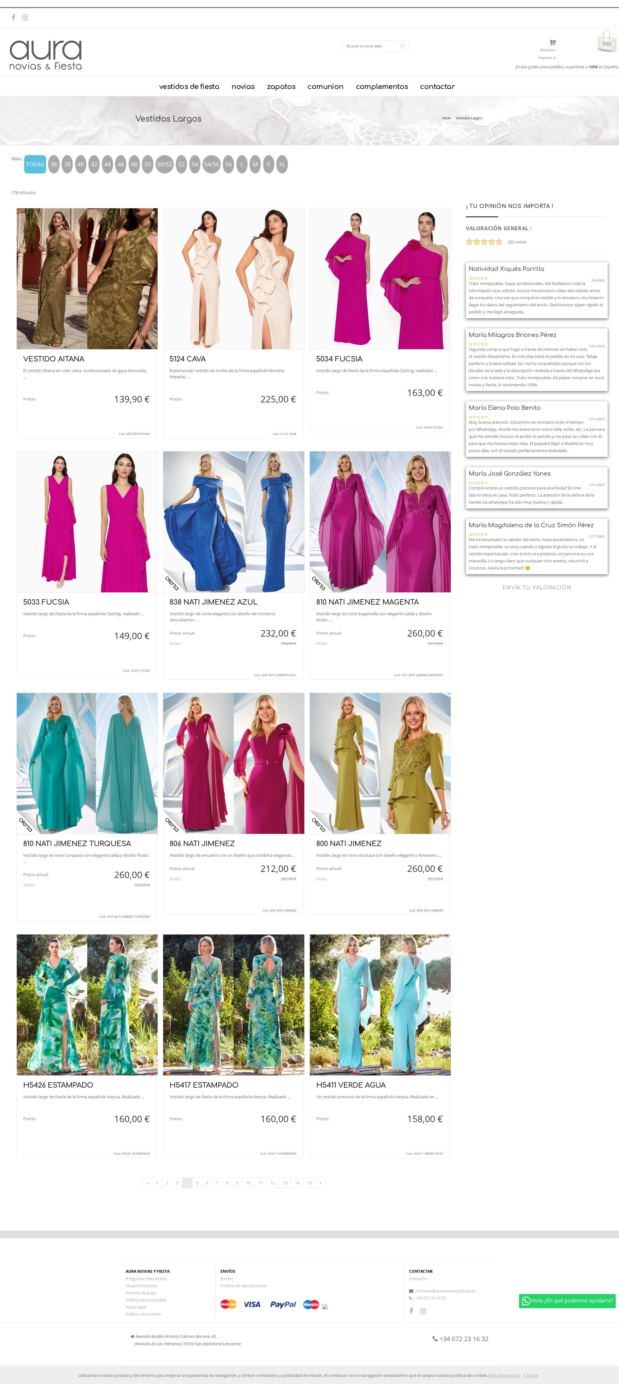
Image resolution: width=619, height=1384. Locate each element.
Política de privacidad (146, 1300)
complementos (382, 87)
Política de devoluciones (244, 1286)
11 (260, 1183)
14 (297, 1183)
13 (285, 1183)
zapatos (281, 87)
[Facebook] (16, 18)
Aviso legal (136, 1307)
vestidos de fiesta (189, 87)
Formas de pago (141, 1293)
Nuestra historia (141, 1286)
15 (309, 1183)
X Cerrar (531, 1375)
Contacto (418, 1278)
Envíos (227, 1278)
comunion (325, 87)
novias (242, 87)
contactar (437, 87)
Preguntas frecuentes (146, 1278)
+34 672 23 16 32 (430, 1298)
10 (248, 1183)
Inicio (446, 117)
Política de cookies (143, 1314)
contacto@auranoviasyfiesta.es (445, 1291)
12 (272, 1183)
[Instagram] (27, 18)
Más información (504, 1375)
